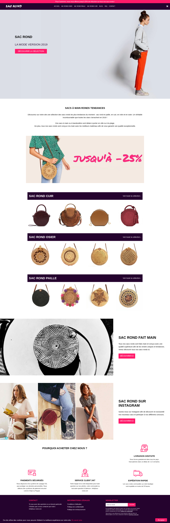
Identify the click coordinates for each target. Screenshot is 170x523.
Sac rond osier (66, 6)
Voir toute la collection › (132, 196)
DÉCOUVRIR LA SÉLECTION (31, 51)
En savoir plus (77, 520)
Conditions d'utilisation (74, 504)
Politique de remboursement (76, 509)
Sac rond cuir (92, 6)
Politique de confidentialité (75, 507)
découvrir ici (127, 356)
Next (166, 48)
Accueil (57, 6)
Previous (4, 48)
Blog (101, 6)
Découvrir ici (127, 421)
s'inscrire (131, 504)
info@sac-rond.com (35, 509)
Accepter (161, 520)
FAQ (106, 6)
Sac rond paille (79, 6)
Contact (112, 6)
